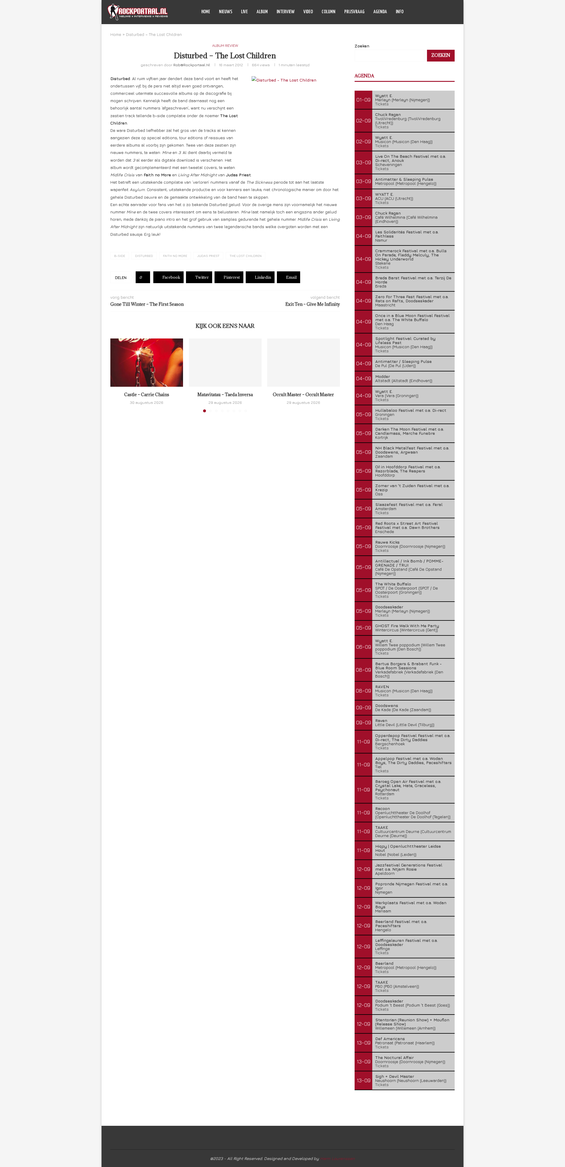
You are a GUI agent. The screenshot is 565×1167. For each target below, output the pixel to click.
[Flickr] (445, 12)
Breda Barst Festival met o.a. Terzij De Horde (413, 279)
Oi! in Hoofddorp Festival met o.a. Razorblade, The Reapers (408, 468)
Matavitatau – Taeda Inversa (225, 394)
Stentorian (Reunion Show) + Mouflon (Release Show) (412, 1021)
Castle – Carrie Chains (146, 394)
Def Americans (390, 1038)
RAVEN (382, 686)
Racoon (382, 808)
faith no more (175, 256)
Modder (382, 376)
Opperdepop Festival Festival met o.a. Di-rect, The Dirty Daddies (413, 737)
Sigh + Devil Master (394, 1076)
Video (308, 11)
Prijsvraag (354, 11)
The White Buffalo (393, 583)
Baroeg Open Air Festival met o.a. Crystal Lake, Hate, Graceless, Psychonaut (408, 785)
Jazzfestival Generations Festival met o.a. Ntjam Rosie (408, 866)
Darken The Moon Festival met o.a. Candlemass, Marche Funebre (409, 431)
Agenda (380, 11)
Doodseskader (389, 606)
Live (244, 11)
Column (328, 11)
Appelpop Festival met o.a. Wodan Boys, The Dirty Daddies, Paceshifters (413, 760)
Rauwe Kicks (387, 542)
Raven (381, 720)
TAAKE (381, 827)
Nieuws (225, 11)
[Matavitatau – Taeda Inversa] (225, 362)
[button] (118, 375)
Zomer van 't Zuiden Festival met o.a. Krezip (412, 487)
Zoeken (362, 45)
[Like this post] (145, 277)
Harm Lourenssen (337, 1158)
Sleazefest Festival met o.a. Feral (409, 504)
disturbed (144, 256)
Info (399, 11)
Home (205, 11)
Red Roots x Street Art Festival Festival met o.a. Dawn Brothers (407, 525)
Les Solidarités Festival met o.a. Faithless (407, 233)
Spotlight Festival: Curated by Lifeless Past (405, 340)
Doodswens (386, 705)
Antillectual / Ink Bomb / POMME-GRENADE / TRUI (409, 562)
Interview (286, 11)
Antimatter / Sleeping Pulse (403, 361)
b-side (119, 256)
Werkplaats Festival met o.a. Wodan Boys (410, 904)
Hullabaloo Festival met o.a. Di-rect (410, 410)
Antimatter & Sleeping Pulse (404, 179)
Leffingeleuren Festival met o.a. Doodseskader (406, 942)
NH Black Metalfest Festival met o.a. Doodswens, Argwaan (412, 449)
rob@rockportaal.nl (191, 64)
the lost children (246, 256)
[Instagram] (439, 12)
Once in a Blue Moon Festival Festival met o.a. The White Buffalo (412, 317)
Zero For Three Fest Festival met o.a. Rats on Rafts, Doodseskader (412, 298)
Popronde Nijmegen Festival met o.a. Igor (411, 885)
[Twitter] (433, 12)
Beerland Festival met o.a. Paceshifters (401, 923)
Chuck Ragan (388, 114)
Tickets (382, 103)
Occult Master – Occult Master (303, 394)
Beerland (384, 963)
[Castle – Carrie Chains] (146, 362)
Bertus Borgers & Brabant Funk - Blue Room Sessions (408, 665)
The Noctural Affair (394, 1057)
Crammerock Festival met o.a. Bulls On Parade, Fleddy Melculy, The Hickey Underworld (411, 254)
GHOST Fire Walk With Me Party (407, 625)
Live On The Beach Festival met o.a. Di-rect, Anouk (410, 158)
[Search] (455, 12)
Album (262, 11)
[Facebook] (427, 12)
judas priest (208, 256)
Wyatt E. (384, 95)
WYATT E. (384, 194)
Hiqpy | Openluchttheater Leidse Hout (408, 848)
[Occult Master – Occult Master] (303, 362)
